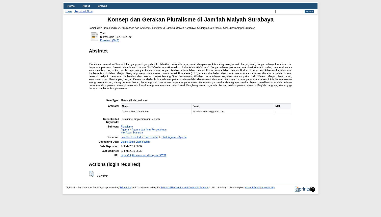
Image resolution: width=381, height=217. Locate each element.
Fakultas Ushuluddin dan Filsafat (139, 137)
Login (68, 11)
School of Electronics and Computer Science (185, 187)
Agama (125, 129)
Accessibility (268, 187)
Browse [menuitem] (102, 5)
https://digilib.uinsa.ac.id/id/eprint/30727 (143, 155)
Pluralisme (127, 126)
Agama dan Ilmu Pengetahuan (149, 129)
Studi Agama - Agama (174, 137)
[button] (91, 174)
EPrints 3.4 (125, 187)
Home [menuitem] (71, 5)
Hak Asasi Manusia (132, 132)
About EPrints (252, 187)
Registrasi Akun (83, 11)
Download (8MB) (109, 40)
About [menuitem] (86, 5)
